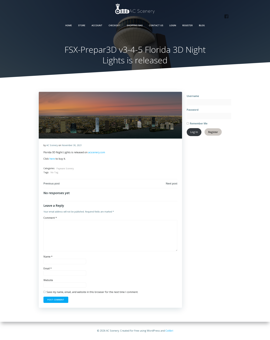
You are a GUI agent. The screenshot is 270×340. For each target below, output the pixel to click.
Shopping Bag (135, 25)
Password (192, 109)
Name (47, 256)
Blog (202, 25)
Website (48, 280)
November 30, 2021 (72, 145)
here (52, 158)
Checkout (114, 25)
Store (81, 25)
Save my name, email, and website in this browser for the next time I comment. (92, 292)
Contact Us (156, 25)
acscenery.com (96, 152)
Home (68, 25)
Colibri (169, 330)
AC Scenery (52, 145)
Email (47, 268)
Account (97, 25)
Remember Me (198, 123)
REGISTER (187, 25)
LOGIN (172, 25)
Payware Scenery (65, 168)
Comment (50, 217)
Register (213, 132)
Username (193, 96)
